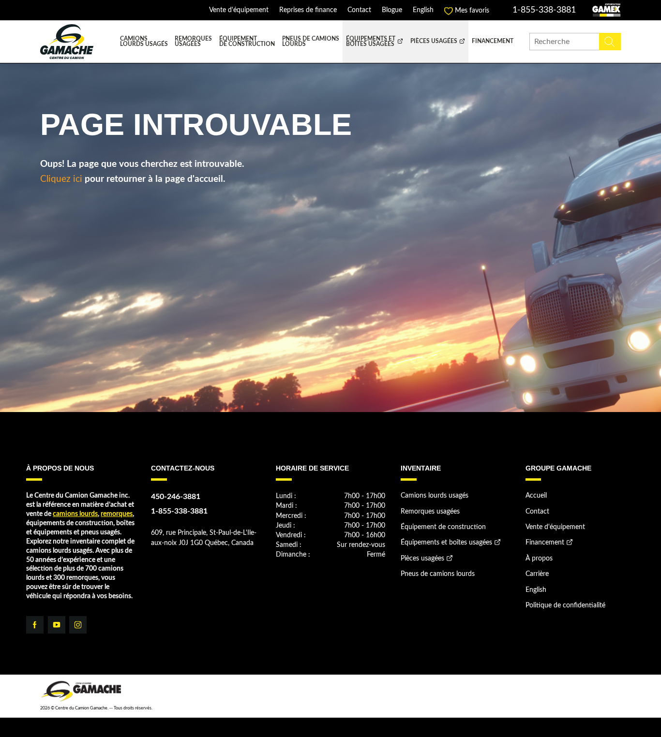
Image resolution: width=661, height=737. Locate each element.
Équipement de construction (247, 41)
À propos (539, 558)
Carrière (537, 574)
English (423, 10)
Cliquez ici (61, 179)
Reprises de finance (308, 10)
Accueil (536, 495)
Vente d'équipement (239, 10)
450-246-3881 (175, 497)
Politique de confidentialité (565, 605)
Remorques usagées (193, 41)
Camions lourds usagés (144, 41)
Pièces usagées (433, 41)
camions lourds (75, 514)
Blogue (392, 10)
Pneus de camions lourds (310, 41)
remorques (117, 514)
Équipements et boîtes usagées (370, 41)
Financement (492, 41)
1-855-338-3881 (544, 10)
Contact (359, 10)
